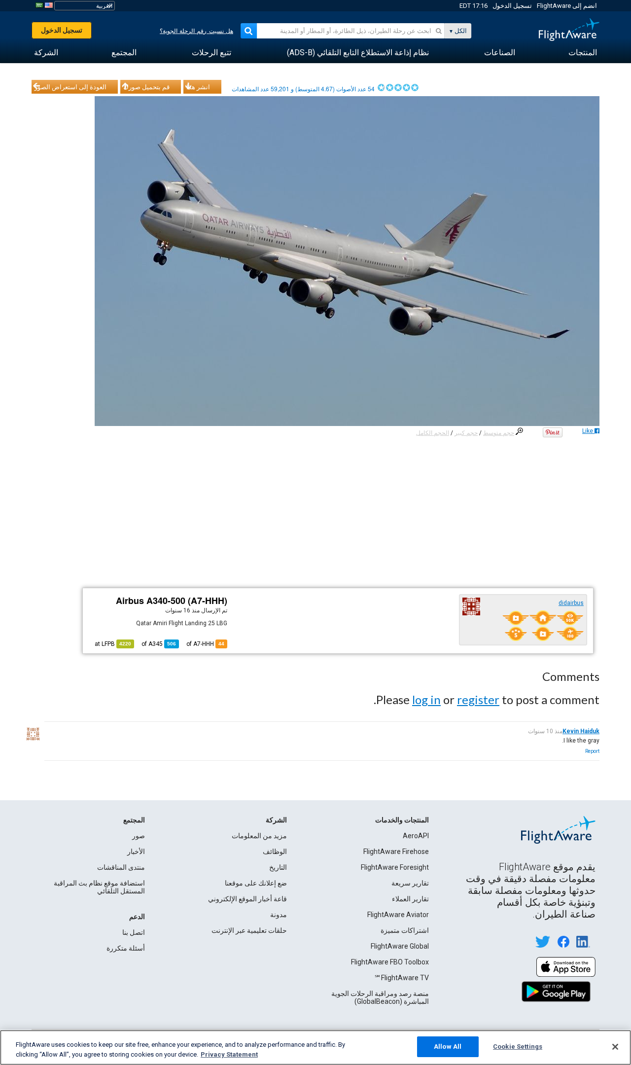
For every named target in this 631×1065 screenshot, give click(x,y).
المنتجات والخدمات (402, 820)
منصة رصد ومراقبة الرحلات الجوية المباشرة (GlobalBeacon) (380, 997)
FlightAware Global (400, 946)
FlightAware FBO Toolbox (390, 962)
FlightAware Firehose (396, 851)
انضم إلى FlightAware (567, 5)
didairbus (571, 603)
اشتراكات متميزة (405, 930)
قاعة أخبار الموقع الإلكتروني (247, 899)
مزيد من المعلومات (259, 836)
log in (426, 699)
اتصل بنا (133, 932)
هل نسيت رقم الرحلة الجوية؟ (196, 31)
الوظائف (275, 851)
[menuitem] (582, 52)
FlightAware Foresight (395, 867)
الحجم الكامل (432, 432)
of (158, 643)
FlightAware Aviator (398, 915)
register (478, 699)
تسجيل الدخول (512, 5)
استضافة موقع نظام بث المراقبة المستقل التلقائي (99, 887)
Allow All (447, 1046)
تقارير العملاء (410, 899)
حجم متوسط (498, 432)
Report (592, 751)
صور (138, 836)
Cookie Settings (517, 1046)
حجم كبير (466, 432)
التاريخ (278, 867)
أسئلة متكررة (125, 948)
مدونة (278, 915)
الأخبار (136, 851)
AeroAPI (416, 836)
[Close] (615, 1047)
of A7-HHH (205, 643)
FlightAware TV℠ (401, 978)
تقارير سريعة (410, 883)
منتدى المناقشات (121, 867)
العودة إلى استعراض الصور (70, 87)
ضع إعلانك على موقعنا (256, 883)
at (113, 643)
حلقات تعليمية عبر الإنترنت (249, 930)
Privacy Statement (229, 1054)
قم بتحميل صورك (146, 87)
